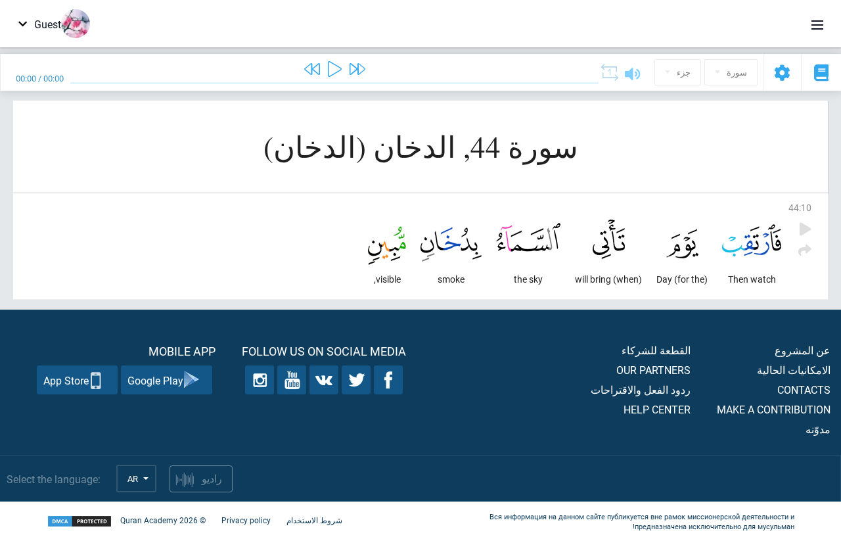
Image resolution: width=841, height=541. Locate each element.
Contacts (803, 389)
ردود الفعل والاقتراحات (641, 389)
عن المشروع (802, 350)
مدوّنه (818, 429)
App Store (66, 380)
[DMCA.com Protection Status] (79, 522)
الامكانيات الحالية (793, 370)
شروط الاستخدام (314, 520)
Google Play (155, 380)
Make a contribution (773, 409)
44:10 (799, 207)
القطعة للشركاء (656, 350)
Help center (657, 409)
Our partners (653, 370)
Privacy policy (246, 520)
